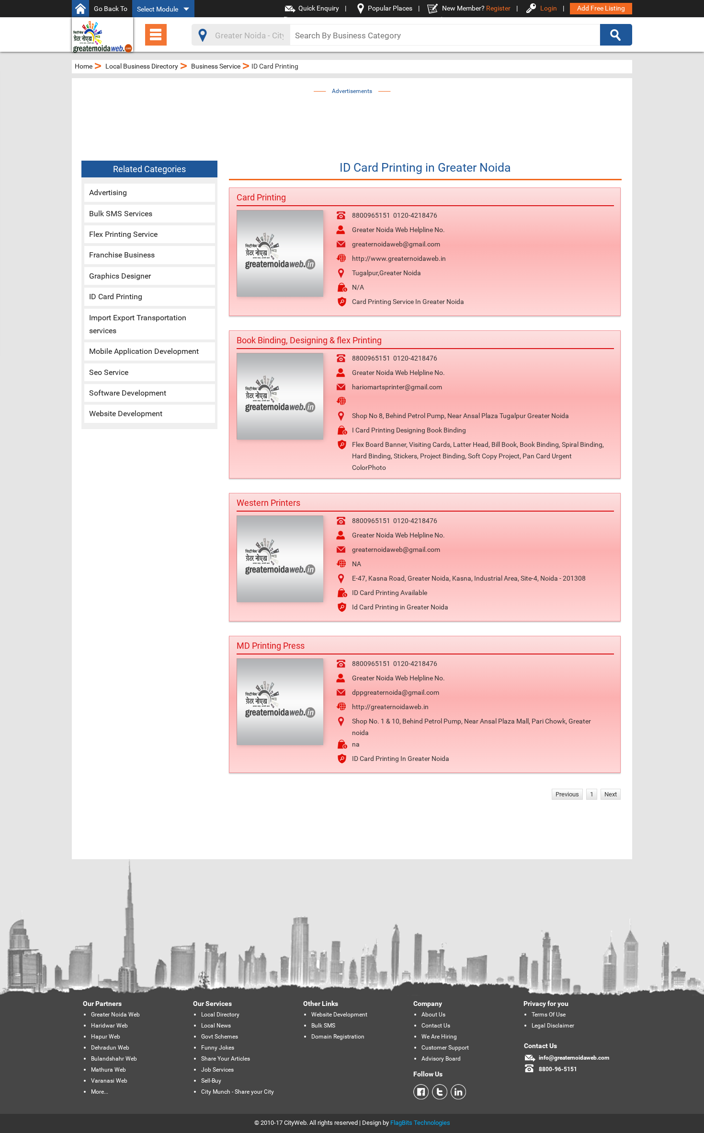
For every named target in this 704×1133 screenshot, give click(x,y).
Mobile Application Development (144, 351)
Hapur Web (105, 1036)
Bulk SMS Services (120, 213)
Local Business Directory (141, 66)
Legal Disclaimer (553, 1025)
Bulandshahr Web (114, 1058)
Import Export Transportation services (137, 324)
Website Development (125, 413)
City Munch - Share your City (237, 1091)
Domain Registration (337, 1036)
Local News (216, 1025)
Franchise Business (122, 254)
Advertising (108, 192)
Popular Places (390, 8)
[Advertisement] (352, 118)
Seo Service (108, 372)
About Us (433, 1014)
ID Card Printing (115, 296)
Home (83, 66)
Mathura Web (108, 1069)
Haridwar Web (109, 1025)
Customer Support (445, 1047)
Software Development (127, 392)
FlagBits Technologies (420, 1122)
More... (99, 1091)
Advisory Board (441, 1058)
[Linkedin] (456, 1091)
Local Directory (220, 1014)
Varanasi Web (109, 1080)
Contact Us (435, 1025)
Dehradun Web (110, 1047)
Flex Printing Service (123, 234)
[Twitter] (438, 1091)
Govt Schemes (219, 1036)
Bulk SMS (323, 1025)
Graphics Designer (120, 275)
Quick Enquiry (318, 8)
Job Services (217, 1069)
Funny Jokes (217, 1047)
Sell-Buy (211, 1080)
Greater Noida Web (115, 1014)
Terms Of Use (549, 1014)
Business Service (215, 66)
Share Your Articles (225, 1058)
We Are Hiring (439, 1036)
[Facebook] (421, 1091)
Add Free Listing (601, 8)
